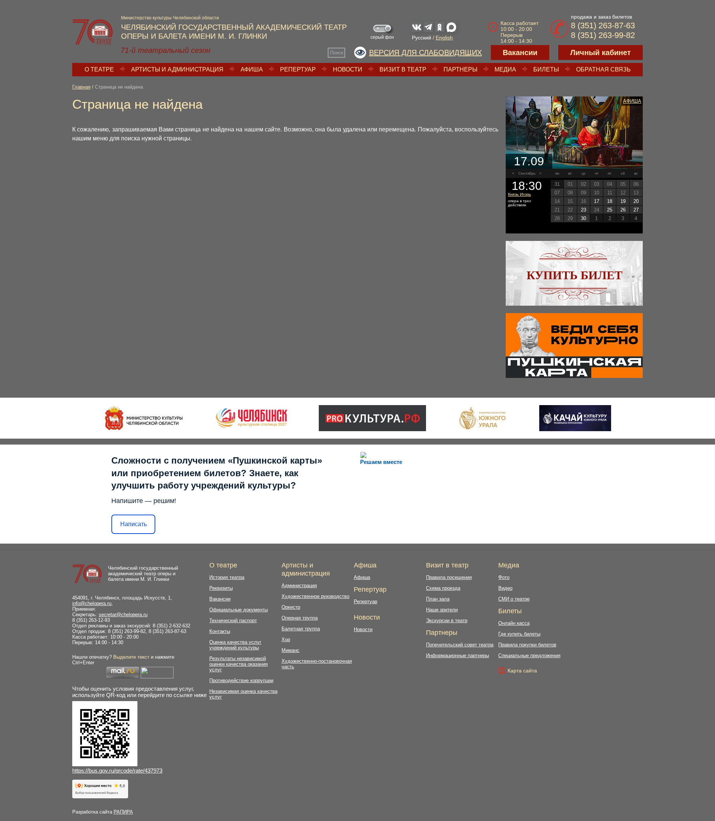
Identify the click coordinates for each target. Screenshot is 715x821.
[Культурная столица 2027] (251, 418)
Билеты (546, 69)
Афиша (252, 69)
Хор (286, 639)
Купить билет (574, 275)
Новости (347, 69)
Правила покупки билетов (527, 644)
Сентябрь (527, 173)
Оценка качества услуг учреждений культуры (235, 644)
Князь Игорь (519, 194)
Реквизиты (221, 588)
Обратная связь (603, 69)
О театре (99, 69)
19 (623, 201)
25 (609, 210)
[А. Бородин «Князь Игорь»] (574, 132)
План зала (437, 599)
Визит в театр (402, 69)
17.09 (529, 161)
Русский (421, 38)
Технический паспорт (233, 620)
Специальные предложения (529, 655)
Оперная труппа (300, 618)
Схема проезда (443, 588)
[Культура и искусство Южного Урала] (482, 418)
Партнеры (460, 69)
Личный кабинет (600, 52)
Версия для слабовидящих (425, 52)
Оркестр (291, 607)
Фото (503, 577)
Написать (133, 524)
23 (583, 210)
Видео (505, 588)
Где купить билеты (519, 634)
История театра (226, 577)
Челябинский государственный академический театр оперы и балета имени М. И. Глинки (143, 573)
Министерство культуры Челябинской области (170, 17)
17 (596, 201)
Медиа (505, 69)
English (444, 38)
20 (636, 201)
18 (609, 201)
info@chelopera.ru (91, 603)
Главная (81, 87)
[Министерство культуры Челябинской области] (144, 418)
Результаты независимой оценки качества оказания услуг (238, 664)
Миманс (290, 650)
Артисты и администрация (177, 69)
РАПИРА (123, 812)
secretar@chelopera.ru (123, 614)
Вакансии (520, 52)
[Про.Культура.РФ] (372, 418)
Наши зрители (442, 609)
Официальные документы (238, 609)
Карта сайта (522, 671)
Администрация (299, 585)
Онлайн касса (514, 623)
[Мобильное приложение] (575, 418)
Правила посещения (449, 577)
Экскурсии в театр (446, 620)
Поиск (336, 52)
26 (623, 210)
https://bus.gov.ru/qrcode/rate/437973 (117, 770)
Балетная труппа (301, 628)
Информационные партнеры (457, 655)
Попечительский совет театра (459, 644)
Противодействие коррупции (241, 680)
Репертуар (298, 69)
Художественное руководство (315, 596)
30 (583, 218)
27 (636, 210)
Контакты (219, 631)
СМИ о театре (514, 599)
